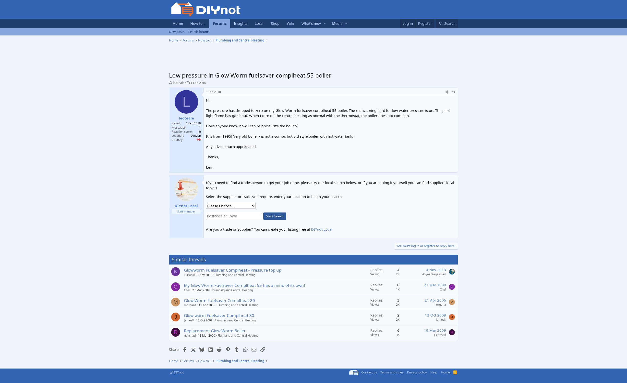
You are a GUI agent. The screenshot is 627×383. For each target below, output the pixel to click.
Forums (220, 23)
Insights (240, 23)
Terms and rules (391, 372)
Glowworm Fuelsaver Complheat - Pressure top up (232, 270)
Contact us (369, 372)
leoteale (178, 82)
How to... (197, 23)
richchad (190, 335)
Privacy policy (417, 372)
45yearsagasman (434, 274)
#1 (453, 92)
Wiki (290, 23)
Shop (275, 23)
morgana (190, 305)
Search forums (198, 31)
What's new (311, 23)
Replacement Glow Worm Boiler (215, 330)
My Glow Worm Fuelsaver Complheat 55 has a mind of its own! (244, 285)
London (196, 135)
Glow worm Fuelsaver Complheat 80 (219, 315)
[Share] (447, 92)
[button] (324, 23)
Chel (187, 290)
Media (337, 23)
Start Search (275, 216)
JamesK (189, 320)
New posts (176, 31)
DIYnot (178, 372)
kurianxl (189, 275)
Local (259, 23)
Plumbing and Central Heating (235, 275)
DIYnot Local (321, 229)
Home (178, 23)
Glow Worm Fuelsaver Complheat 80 (219, 300)
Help (433, 372)
